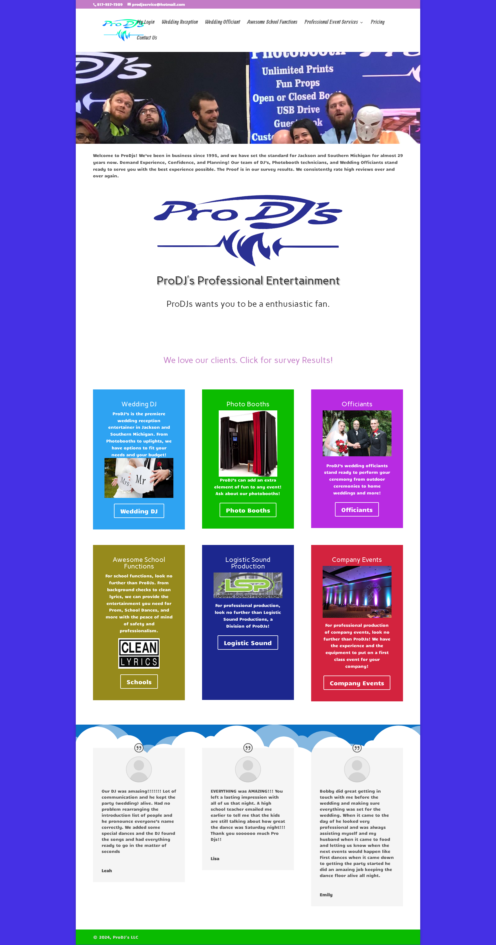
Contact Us (147, 39)
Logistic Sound (248, 642)
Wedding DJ (139, 511)
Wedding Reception (180, 23)
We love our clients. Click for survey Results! (248, 360)
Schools (139, 681)
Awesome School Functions (272, 23)
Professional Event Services (331, 23)
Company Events (357, 682)
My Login (145, 23)
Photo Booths (248, 510)
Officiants (357, 509)
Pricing (378, 23)
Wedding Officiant (222, 23)
